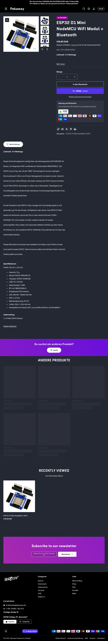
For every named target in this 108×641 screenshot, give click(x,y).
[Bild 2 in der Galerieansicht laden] (44, 30)
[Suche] (83, 8)
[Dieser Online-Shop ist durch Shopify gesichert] (80, 111)
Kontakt (75, 590)
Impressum (42, 584)
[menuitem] (54, 581)
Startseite (60, 134)
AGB (39, 593)
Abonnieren (65, 554)
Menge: (60, 72)
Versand (74, 45)
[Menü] (5, 8)
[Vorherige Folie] (42, 49)
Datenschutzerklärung (75, 638)
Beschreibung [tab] (14, 144)
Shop (74, 584)
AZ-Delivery (62, 17)
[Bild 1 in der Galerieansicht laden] (44, 20)
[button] (83, 8)
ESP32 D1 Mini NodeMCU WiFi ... (79, 134)
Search (40, 581)
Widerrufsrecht (60, 638)
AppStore (11, 621)
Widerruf (41, 597)
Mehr (74, 593)
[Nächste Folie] (47, 49)
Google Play (26, 621)
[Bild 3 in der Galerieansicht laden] (44, 39)
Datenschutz (43, 587)
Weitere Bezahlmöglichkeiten (80, 97)
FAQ (73, 587)
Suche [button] (55, 350)
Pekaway (13, 638)
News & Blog (77, 581)
